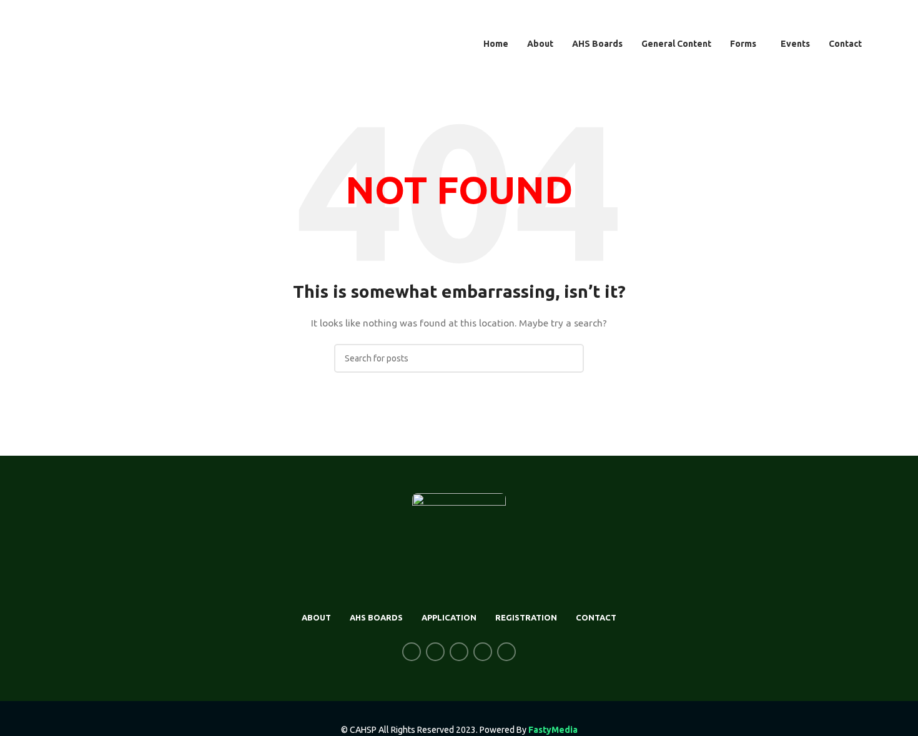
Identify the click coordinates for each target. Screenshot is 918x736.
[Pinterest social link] (506, 651)
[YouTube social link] (482, 651)
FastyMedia (553, 730)
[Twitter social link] (435, 651)
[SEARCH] (569, 358)
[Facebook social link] (411, 651)
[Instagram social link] (459, 651)
